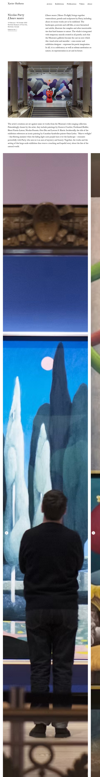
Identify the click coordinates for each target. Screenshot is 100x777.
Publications (71, 4)
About (89, 4)
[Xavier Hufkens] (16, 4)
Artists (49, 4)
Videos (81, 4)
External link (12, 29)
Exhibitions (59, 4)
